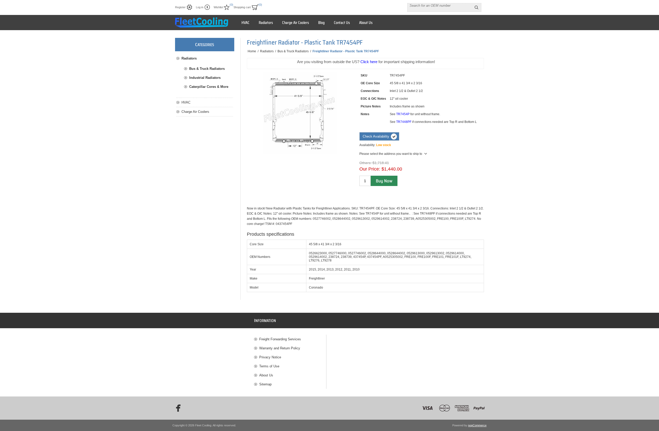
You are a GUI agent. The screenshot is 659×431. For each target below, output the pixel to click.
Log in (199, 7)
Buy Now (384, 181)
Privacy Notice (270, 357)
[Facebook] (176, 408)
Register (180, 7)
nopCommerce (477, 425)
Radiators (189, 58)
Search (476, 7)
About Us (266, 375)
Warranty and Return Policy (279, 348)
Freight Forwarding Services (280, 339)
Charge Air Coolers (195, 112)
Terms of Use (269, 366)
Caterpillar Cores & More (208, 87)
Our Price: (369, 169)
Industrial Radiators (205, 78)
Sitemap (265, 384)
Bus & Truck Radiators (207, 69)
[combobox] (439, 5)
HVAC (185, 102)
